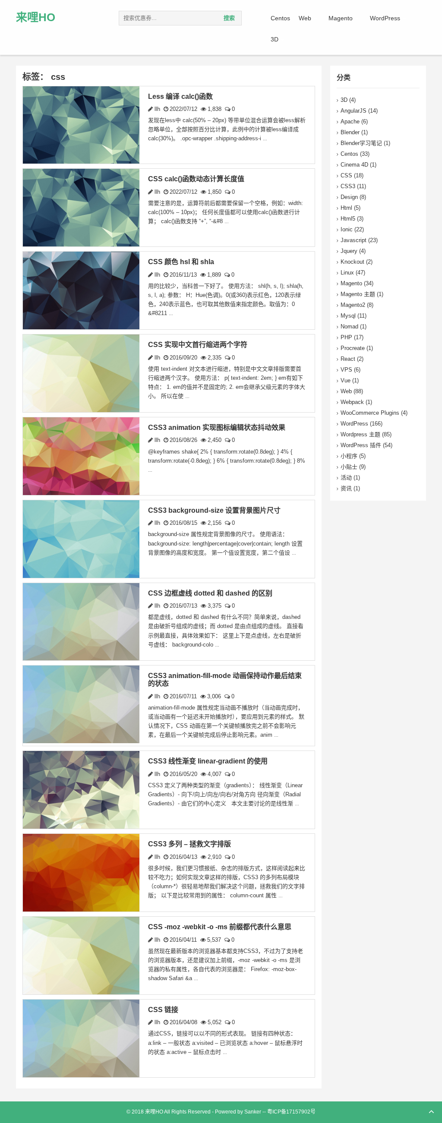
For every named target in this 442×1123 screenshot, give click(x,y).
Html (346, 208)
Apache (350, 121)
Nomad (349, 326)
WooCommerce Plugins (370, 413)
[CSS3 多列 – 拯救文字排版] (81, 872)
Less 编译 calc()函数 (180, 96)
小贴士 (349, 467)
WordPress (385, 18)
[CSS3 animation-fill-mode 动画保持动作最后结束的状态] (81, 704)
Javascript (353, 240)
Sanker (252, 1112)
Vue (345, 380)
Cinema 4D (354, 164)
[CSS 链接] (81, 1038)
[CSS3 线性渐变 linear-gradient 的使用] (81, 789)
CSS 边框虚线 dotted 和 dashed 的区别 (210, 593)
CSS (346, 175)
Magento (340, 18)
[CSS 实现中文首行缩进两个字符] (81, 372)
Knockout (352, 262)
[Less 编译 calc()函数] (81, 124)
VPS (346, 369)
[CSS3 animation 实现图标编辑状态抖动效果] (81, 455)
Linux (347, 272)
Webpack (352, 402)
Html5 (348, 218)
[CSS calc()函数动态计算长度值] (81, 207)
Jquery (349, 251)
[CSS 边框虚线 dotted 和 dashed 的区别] (81, 621)
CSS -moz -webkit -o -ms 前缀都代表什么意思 (219, 927)
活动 (346, 477)
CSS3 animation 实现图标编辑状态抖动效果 (216, 427)
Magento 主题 (358, 294)
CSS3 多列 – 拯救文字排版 (189, 844)
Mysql (348, 315)
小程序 (349, 456)
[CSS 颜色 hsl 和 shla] (81, 290)
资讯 (346, 488)
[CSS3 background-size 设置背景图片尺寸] (81, 538)
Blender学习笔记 (361, 143)
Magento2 (353, 305)
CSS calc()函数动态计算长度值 (196, 179)
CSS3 (348, 186)
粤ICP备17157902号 (291, 1112)
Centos (280, 18)
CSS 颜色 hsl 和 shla (181, 261)
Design (349, 197)
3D (274, 39)
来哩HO (35, 17)
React (348, 359)
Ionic (347, 229)
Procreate (353, 348)
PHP (346, 337)
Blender (350, 132)
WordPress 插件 (361, 445)
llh (156, 109)
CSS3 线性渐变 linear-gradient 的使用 (208, 761)
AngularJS (353, 110)
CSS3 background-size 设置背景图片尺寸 (214, 510)
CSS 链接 (163, 1009)
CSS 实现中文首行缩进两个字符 (197, 344)
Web (305, 18)
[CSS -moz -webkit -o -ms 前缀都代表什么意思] (81, 955)
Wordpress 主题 (360, 434)
